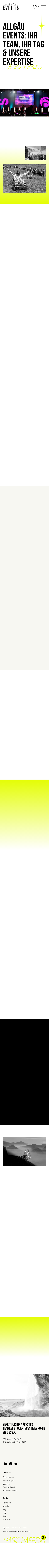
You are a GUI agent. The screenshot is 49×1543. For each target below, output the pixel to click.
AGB (20, 1528)
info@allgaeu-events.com (14, 1441)
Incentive (6, 1484)
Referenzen (7, 1503)
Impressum (6, 1528)
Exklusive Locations (10, 1490)
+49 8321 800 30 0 (12, 1438)
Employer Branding (10, 1487)
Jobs (5, 1516)
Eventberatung (8, 1477)
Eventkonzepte (8, 1480)
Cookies (25, 1528)
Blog (4, 1509)
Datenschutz (14, 1528)
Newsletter (7, 1519)
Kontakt (6, 1506)
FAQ (4, 1513)
